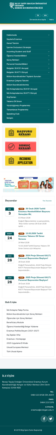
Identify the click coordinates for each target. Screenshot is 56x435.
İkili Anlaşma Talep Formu (18, 310)
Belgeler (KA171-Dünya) (17, 72)
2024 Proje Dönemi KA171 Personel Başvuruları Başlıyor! (34, 257)
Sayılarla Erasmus (14, 39)
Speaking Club (13, 114)
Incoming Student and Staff (19, 51)
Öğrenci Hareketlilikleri (17, 56)
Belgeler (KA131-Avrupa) (17, 68)
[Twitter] (50, 419)
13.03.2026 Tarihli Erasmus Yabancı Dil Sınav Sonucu (31, 236)
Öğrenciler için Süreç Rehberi (19, 318)
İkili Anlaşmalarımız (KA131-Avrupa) (22, 89)
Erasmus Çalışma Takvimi (17, 80)
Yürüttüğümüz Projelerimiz (18, 105)
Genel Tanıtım (13, 43)
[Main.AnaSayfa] (28, 6)
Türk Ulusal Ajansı (14, 351)
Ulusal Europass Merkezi (17, 347)
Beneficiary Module (15, 322)
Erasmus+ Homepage (16, 339)
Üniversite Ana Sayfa (38, 20)
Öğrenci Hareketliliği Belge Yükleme (22, 326)
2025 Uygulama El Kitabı (17, 343)
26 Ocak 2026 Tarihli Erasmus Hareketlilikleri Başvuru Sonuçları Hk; (34, 211)
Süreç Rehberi (13, 60)
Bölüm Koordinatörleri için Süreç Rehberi (24, 314)
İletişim (10, 118)
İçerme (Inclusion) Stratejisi (19, 47)
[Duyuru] (28, 184)
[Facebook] (44, 419)
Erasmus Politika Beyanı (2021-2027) (23, 331)
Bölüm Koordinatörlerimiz (18, 85)
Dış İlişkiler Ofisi (13, 335)
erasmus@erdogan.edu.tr (42, 410)
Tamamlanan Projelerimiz (17, 109)
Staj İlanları (11, 97)
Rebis (51, 20)
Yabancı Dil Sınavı (14, 101)
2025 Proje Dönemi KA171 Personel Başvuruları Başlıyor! (34, 278)
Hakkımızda (12, 35)
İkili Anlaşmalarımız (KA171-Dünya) (22, 93)
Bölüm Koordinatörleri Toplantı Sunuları (24, 76)
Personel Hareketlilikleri (17, 64)
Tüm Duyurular (47, 201)
